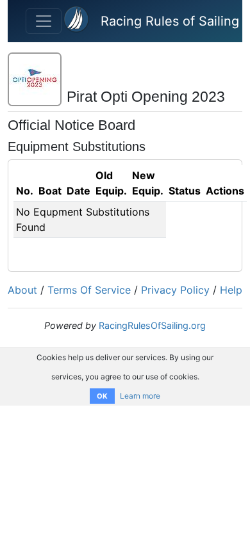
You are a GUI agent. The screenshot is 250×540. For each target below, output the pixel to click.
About (22, 289)
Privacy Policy (175, 289)
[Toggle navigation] (44, 21)
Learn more (140, 396)
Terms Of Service (89, 289)
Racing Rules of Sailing (170, 21)
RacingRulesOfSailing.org (152, 325)
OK (102, 396)
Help (231, 289)
